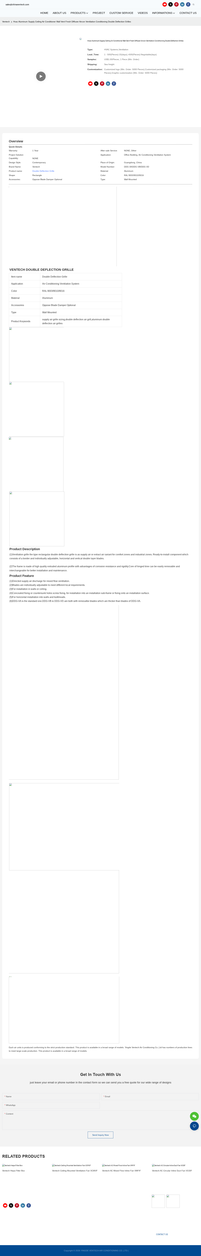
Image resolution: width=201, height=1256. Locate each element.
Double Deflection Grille (43, 171)
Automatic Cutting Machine (164, 1219)
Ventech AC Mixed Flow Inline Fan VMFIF (121, 1170)
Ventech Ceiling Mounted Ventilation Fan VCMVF (75, 1170)
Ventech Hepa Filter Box (13, 1170)
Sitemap (133, 1250)
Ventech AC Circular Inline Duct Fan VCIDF (172, 1170)
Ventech (6, 21)
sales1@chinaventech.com (103, 1221)
